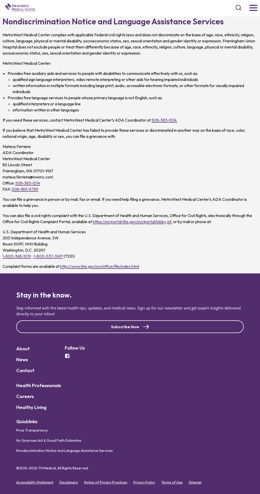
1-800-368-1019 (17, 256)
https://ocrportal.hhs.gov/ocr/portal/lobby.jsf (132, 221)
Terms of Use (172, 482)
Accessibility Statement (34, 482)
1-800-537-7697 (48, 256)
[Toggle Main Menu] (253, 8)
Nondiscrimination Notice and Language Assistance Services (64, 450)
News (22, 360)
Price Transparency (32, 430)
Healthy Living (31, 407)
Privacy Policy (144, 482)
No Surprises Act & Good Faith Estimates (48, 440)
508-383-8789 (25, 189)
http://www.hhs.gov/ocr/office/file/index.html (99, 266)
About (23, 349)
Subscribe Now (125, 326)
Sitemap (195, 482)
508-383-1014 (27, 183)
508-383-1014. (164, 120)
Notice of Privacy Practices (105, 482)
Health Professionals (38, 385)
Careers (25, 396)
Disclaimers (68, 482)
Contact (25, 370)
